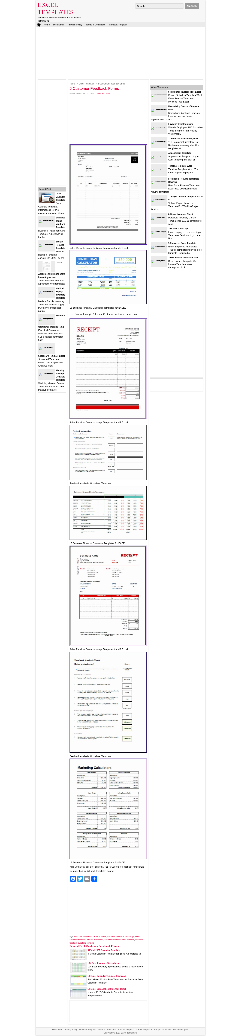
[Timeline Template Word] (159, 168)
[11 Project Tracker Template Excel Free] (159, 199)
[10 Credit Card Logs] (159, 231)
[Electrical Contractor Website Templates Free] (47, 318)
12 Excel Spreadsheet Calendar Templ (107, 989)
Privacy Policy (75, 25)
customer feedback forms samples (119, 940)
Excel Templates (86, 84)
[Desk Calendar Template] (47, 202)
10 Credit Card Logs (178, 228)
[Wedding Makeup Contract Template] (47, 373)
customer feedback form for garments (123, 936)
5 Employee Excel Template (182, 243)
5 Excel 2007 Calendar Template (104, 950)
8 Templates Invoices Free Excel (184, 92)
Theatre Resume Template (60, 245)
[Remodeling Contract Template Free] (159, 109)
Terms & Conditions (96, 25)
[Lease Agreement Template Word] (47, 271)
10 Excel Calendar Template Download (107, 976)
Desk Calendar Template (60, 196)
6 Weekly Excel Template (180, 124)
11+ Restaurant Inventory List (183, 138)
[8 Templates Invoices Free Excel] (159, 94)
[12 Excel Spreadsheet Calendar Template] (78, 996)
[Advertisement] (120, 53)
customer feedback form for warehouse (86, 940)
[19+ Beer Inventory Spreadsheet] (78, 971)
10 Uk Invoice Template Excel (183, 257)
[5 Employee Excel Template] (159, 245)
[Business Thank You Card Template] (47, 220)
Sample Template (126, 1029)
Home (47, 25)
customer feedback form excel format (90, 936)
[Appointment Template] (159, 155)
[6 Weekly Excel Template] (159, 126)
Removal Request (118, 25)
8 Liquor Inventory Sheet (180, 214)
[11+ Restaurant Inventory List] (159, 141)
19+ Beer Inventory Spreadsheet (104, 963)
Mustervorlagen (180, 1029)
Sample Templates (162, 1029)
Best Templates (145, 1029)
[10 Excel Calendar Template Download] (78, 984)
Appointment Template (179, 153)
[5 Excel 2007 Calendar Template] (78, 959)
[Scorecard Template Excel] (47, 347)
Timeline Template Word (180, 166)
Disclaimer (58, 25)
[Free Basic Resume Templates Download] (159, 181)
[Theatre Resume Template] (47, 244)
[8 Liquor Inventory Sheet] (159, 216)
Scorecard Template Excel (51, 356)
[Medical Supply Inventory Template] (47, 291)
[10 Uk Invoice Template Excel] (159, 260)
